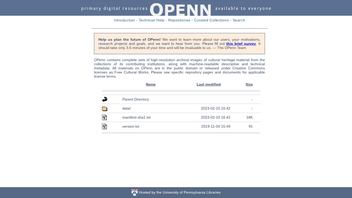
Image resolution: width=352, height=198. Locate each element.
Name (151, 84)
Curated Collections (211, 20)
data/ (126, 108)
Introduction (124, 20)
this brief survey (241, 44)
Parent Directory (135, 99)
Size (249, 84)
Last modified (209, 84)
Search (239, 20)
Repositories (179, 20)
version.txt (130, 126)
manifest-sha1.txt (136, 117)
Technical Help (152, 20)
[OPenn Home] (176, 15)
